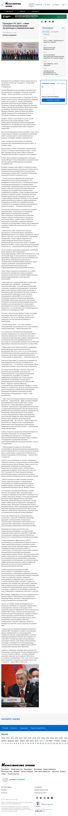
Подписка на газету (40, 793)
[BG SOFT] (43, 810)
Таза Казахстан (13, 774)
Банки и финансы (49, 769)
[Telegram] (49, 21)
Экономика (38, 769)
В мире (62, 771)
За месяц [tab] (46, 34)
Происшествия (6, 771)
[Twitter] (45, 21)
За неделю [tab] (54, 31)
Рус (63, 4)
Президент (5, 769)
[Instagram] (51, 798)
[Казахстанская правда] (13, 4)
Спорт (3, 774)
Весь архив (61, 83)
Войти (49, 4)
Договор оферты (6, 787)
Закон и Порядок (27, 771)
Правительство (16, 769)
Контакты (13, 728)
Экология (55, 771)
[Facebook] (41, 21)
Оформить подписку (53, 100)
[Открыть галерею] (37, 700)
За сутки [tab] (46, 31)
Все (63, 28)
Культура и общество (42, 771)
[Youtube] (48, 798)
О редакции (23, 728)
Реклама (5, 728)
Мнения (16, 771)
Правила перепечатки (38, 728)
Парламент (28, 769)
